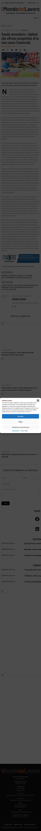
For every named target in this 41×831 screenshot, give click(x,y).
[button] (38, 400)
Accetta (20, 416)
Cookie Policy (15, 430)
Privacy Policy (24, 430)
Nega (20, 422)
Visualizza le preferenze (20, 427)
